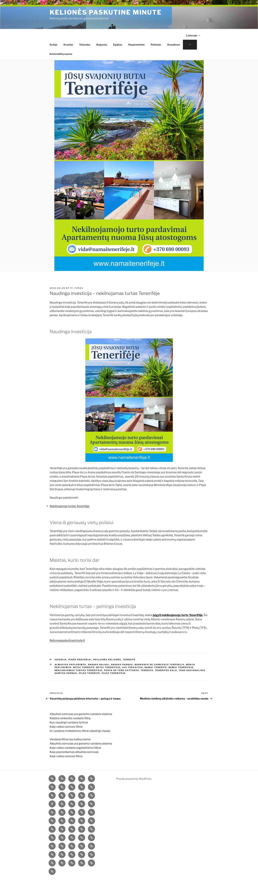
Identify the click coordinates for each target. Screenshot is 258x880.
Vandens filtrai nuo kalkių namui (70, 739)
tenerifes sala (166, 670)
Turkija (53, 44)
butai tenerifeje (108, 667)
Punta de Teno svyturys (121, 670)
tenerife (147, 670)
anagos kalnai (98, 664)
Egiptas (117, 44)
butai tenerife (84, 667)
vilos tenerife (89, 673)
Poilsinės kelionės (107, 659)
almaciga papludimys (70, 664)
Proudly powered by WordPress (133, 778)
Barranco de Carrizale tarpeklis (159, 664)
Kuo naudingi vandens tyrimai (69, 722)
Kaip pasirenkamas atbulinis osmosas (74, 752)
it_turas (76, 288)
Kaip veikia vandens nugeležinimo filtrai (75, 747)
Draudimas (173, 44)
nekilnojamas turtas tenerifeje (78, 670)
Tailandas (84, 44)
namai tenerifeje (181, 667)
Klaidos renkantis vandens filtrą (70, 718)
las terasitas (132, 667)
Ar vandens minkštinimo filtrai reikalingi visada (80, 731)
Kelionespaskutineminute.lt (67, 640)
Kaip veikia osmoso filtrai (66, 726)
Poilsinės (156, 44)
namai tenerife (156, 667)
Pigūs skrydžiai (80, 659)
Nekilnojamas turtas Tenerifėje (69, 506)
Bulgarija (101, 44)
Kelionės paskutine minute (106, 12)
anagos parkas (122, 664)
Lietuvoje (191, 35)
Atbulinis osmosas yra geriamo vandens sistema (81, 714)
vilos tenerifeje (114, 673)
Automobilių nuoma (60, 53)
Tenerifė (129, 659)
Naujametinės (136, 44)
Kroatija (68, 44)
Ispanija (61, 659)
